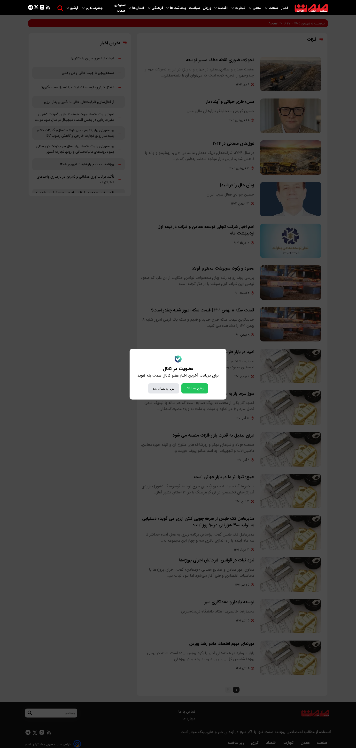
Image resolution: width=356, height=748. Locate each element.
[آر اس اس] (48, 8)
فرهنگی (157, 8)
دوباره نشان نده (164, 388)
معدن (257, 8)
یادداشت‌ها (178, 8)
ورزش (207, 8)
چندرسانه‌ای (95, 8)
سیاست (195, 8)
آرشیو (74, 8)
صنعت (274, 8)
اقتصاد (223, 8)
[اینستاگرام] (42, 8)
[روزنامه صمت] (311, 8)
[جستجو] (60, 8)
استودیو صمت (119, 8)
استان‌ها (138, 8)
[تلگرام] (31, 8)
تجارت (240, 8)
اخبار (284, 8)
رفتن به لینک (195, 388)
